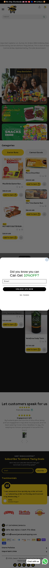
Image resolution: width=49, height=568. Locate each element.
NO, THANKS (24, 295)
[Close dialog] (47, 259)
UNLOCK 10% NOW (24, 289)
